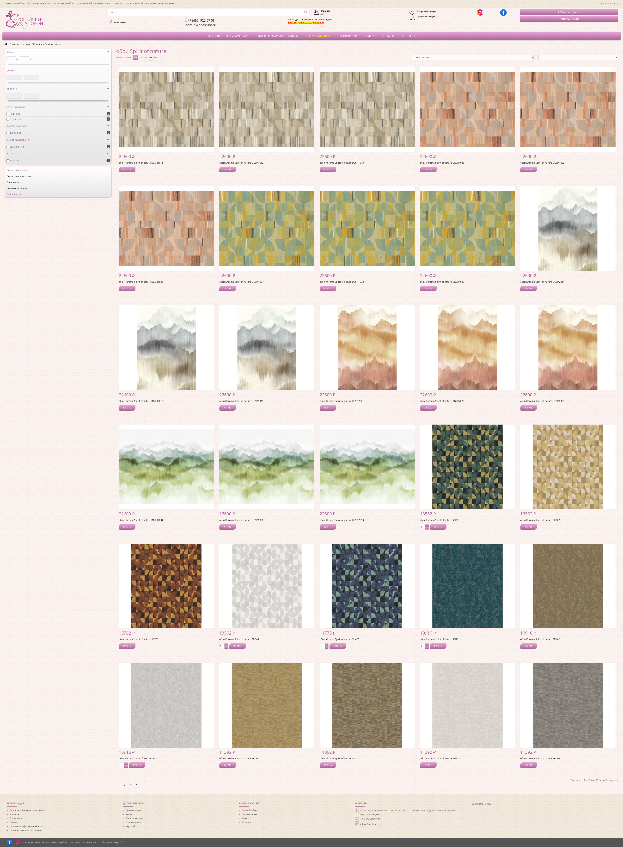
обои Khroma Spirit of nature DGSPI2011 (542, 281)
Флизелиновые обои (38, 3)
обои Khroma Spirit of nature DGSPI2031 (141, 520)
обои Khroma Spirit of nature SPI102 (540, 639)
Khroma (37, 44)
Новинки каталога (17, 188)
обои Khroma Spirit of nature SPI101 (440, 639)
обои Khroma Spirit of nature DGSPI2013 (241, 400)
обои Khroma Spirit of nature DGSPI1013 (342, 162)
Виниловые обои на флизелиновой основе (150, 3)
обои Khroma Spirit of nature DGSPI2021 (342, 400)
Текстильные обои (63, 3)
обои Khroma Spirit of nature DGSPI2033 (342, 520)
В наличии (16, 118)
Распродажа (13, 182)
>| (136, 784)
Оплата (13, 822)
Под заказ (15, 113)
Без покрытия (17, 146)
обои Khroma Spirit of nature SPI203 (440, 758)
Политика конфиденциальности (26, 826)
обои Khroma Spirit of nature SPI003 (139, 639)
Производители (133, 810)
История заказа (249, 814)
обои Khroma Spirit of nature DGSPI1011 (141, 162)
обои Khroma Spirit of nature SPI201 (239, 758)
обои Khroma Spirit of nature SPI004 (239, 639)
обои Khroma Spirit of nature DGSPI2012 (141, 400)
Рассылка (246, 822)
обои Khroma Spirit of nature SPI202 (339, 758)
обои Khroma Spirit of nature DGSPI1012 (241, 162)
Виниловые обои (14, 3)
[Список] (150, 57)
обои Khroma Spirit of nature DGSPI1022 (542, 162)
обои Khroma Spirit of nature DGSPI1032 (342, 281)
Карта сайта (132, 826)
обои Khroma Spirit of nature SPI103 (139, 758)
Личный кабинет (250, 810)
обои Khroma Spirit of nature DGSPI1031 (241, 281)
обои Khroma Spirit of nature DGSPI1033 (442, 281)
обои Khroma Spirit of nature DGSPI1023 (141, 281)
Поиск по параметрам (19, 176)
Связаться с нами (134, 818)
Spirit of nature (53, 44)
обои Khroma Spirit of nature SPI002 (540, 520)
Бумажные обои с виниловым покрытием (100, 3)
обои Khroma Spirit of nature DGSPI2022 (442, 400)
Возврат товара (133, 822)
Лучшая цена (14, 194)
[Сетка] (135, 57)
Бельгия (14, 160)
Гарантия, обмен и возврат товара (27, 810)
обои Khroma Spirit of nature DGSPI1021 (442, 162)
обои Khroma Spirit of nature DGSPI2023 (542, 400)
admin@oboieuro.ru (370, 824)
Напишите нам (570, 18)
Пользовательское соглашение (25, 830)
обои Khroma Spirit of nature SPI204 (540, 758)
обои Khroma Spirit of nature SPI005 (339, 639)
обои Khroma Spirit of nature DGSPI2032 (241, 520)
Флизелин (15, 132)
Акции (129, 814)
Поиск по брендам (20, 44)
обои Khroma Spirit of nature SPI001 (440, 520)
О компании (16, 818)
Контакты (14, 814)
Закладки (246, 818)
